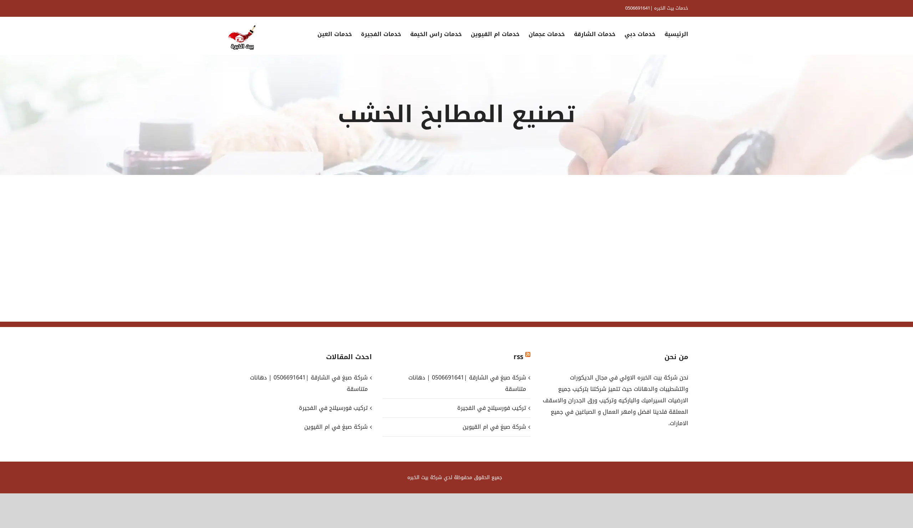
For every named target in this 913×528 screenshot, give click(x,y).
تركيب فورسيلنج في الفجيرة (491, 407)
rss (518, 357)
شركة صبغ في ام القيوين (494, 426)
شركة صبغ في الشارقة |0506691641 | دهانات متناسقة (467, 383)
